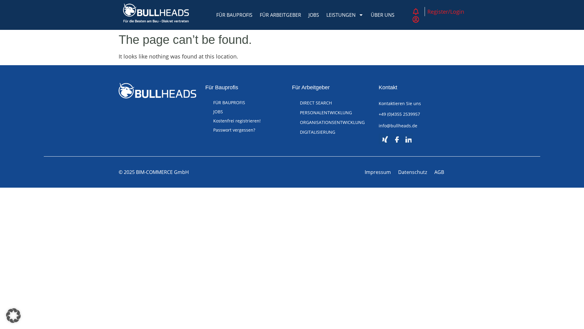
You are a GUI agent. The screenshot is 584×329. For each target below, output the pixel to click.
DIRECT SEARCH (316, 103)
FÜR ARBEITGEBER (280, 15)
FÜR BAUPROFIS (234, 15)
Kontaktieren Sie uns (400, 103)
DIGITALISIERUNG (317, 132)
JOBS (313, 15)
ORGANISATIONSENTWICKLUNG (332, 122)
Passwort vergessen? (234, 130)
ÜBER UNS (383, 15)
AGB (439, 172)
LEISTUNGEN (341, 15)
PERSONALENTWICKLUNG (326, 112)
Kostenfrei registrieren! (237, 121)
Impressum (378, 172)
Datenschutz (412, 172)
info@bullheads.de (398, 126)
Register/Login (445, 11)
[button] (13, 315)
